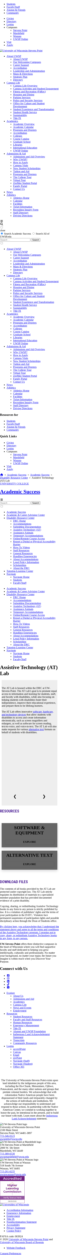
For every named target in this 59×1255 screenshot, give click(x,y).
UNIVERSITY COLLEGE (14, 483)
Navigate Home (21, 577)
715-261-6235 (7, 1171)
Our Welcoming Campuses (27, 62)
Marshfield (18, 33)
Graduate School (21, 141)
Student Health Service (25, 112)
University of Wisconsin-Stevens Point (28, 1239)
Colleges (17, 136)
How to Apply (20, 162)
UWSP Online (20, 39)
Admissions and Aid (23, 998)
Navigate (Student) (23, 1063)
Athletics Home (21, 198)
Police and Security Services (27, 100)
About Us (18, 996)
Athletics (11, 195)
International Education (25, 147)
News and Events (22, 1007)
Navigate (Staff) (21, 1060)
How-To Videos (21, 547)
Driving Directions (22, 215)
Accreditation (20, 68)
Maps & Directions (23, 74)
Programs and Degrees (25, 130)
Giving (10, 18)
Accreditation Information (20, 1210)
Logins (10, 24)
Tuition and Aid (21, 171)
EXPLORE (29, 841)
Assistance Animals (23, 532)
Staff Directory (21, 212)
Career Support (21, 65)
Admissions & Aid (16, 153)
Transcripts (18, 1040)
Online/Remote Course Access (29, 538)
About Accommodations (25, 559)
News (10, 192)
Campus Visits (20, 165)
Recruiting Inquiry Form (25, 209)
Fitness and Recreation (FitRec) (29, 91)
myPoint (17, 1058)
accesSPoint (19, 1049)
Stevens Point (20, 30)
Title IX (17, 118)
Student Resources (22, 1016)
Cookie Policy (14, 1230)
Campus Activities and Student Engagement (36, 88)
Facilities (17, 203)
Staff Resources (21, 550)
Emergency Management (26, 1025)
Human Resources (22, 1022)
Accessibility (13, 1225)
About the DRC (21, 568)
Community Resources (25, 1043)
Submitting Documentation (27, 526)
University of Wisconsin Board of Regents (22, 1242)
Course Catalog (21, 138)
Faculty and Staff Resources (27, 1019)
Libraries (17, 144)
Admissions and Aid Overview (29, 156)
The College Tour (22, 177)
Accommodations (22, 523)
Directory (11, 21)
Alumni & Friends (16, 10)
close (2, 230)
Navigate (11, 574)
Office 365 (18, 1066)
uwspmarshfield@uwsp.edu (14, 1156)
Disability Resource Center (14, 477)
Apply (10, 45)
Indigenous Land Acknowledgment (35, 1117)
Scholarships (19, 565)
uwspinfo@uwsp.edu (11, 1139)
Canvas (17, 1052)
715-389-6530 (7, 1153)
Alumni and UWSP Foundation (29, 1031)
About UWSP (14, 56)
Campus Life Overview (25, 85)
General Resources (23, 553)
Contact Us (19, 189)
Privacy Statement (16, 1227)
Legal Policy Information (26, 562)
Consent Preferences (10, 1253)
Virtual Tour (19, 180)
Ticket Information (22, 206)
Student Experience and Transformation (33, 109)
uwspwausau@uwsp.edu (13, 1174)
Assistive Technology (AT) (27, 529)
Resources (12, 1013)
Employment (19, 1010)
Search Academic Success (17, 233)
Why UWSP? (20, 159)
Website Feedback (16, 1247)
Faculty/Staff (13, 7)
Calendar (17, 200)
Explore (11, 993)
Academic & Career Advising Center (26, 515)
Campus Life (13, 82)
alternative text (36, 729)
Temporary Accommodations (28, 535)
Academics (12, 121)
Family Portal (20, 186)
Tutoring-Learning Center (20, 571)
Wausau (17, 36)
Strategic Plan (20, 76)
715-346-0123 (7, 1136)
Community (13, 12)
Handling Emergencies (25, 556)
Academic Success (16, 474)
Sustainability (20, 115)
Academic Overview (24, 124)
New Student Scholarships (26, 168)
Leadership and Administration (29, 71)
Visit (9, 42)
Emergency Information (19, 1213)
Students (11, 4)
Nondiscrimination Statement (22, 1222)
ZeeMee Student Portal (25, 183)
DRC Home (19, 520)
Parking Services (21, 97)
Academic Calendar (23, 127)
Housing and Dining (23, 94)
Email (16, 1055)
